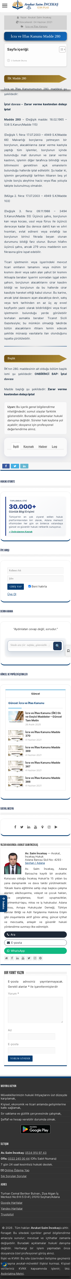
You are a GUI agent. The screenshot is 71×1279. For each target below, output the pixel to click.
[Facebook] (15, 827)
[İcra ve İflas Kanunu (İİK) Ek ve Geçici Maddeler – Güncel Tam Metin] (15, 716)
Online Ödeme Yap (17, 1170)
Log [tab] (54, 446)
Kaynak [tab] (28, 446)
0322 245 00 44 (19, 1158)
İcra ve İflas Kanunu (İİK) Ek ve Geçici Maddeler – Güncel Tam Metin (43, 716)
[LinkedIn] (29, 827)
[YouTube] (23, 958)
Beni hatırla (39, 586)
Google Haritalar (12, 1203)
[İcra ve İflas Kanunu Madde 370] (15, 735)
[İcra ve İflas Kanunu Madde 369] (15, 751)
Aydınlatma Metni (12, 1273)
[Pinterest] (40, 958)
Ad (10, 1030)
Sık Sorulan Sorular (14, 1176)
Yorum (13, 993)
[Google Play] (56, 827)
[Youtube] (36, 827)
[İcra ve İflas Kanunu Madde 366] (15, 781)
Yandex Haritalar (12, 1208)
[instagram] (49, 827)
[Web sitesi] (6, 958)
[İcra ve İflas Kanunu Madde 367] (15, 766)
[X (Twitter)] (29, 958)
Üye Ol (11, 594)
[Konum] (42, 827)
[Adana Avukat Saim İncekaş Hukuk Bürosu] (35, 4)
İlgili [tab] (16, 446)
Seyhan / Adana (35, 862)
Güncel (35, 693)
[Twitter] (22, 827)
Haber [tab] (43, 446)
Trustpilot (7, 1214)
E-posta (13, 1044)
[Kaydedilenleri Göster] (68, 650)
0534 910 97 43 (36, 1153)
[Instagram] (35, 958)
